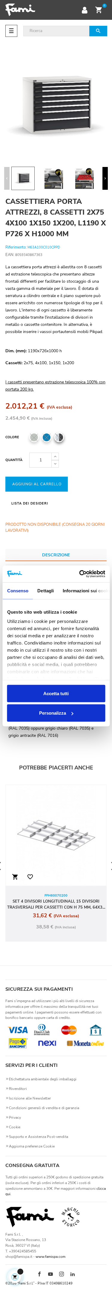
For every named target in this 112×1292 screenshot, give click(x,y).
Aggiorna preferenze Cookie (32, 1146)
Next (105, 178)
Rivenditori (18, 1088)
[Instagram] (61, 1274)
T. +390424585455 (20, 1251)
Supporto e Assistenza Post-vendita (38, 1136)
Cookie (14, 1127)
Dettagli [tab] (45, 590)
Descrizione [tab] (56, 555)
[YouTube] (50, 1274)
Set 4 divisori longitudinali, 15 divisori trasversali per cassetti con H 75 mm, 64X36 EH (56, 904)
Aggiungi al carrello (37, 484)
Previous (7, 178)
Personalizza (52, 713)
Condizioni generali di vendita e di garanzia (44, 1108)
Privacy (15, 1117)
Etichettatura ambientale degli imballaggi (42, 1079)
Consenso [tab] (17, 590)
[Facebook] (39, 1274)
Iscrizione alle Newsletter (30, 1098)
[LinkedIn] (72, 1274)
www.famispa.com (50, 1256)
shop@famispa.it (18, 1256)
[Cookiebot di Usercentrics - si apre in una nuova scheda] (79, 574)
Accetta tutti (56, 693)
